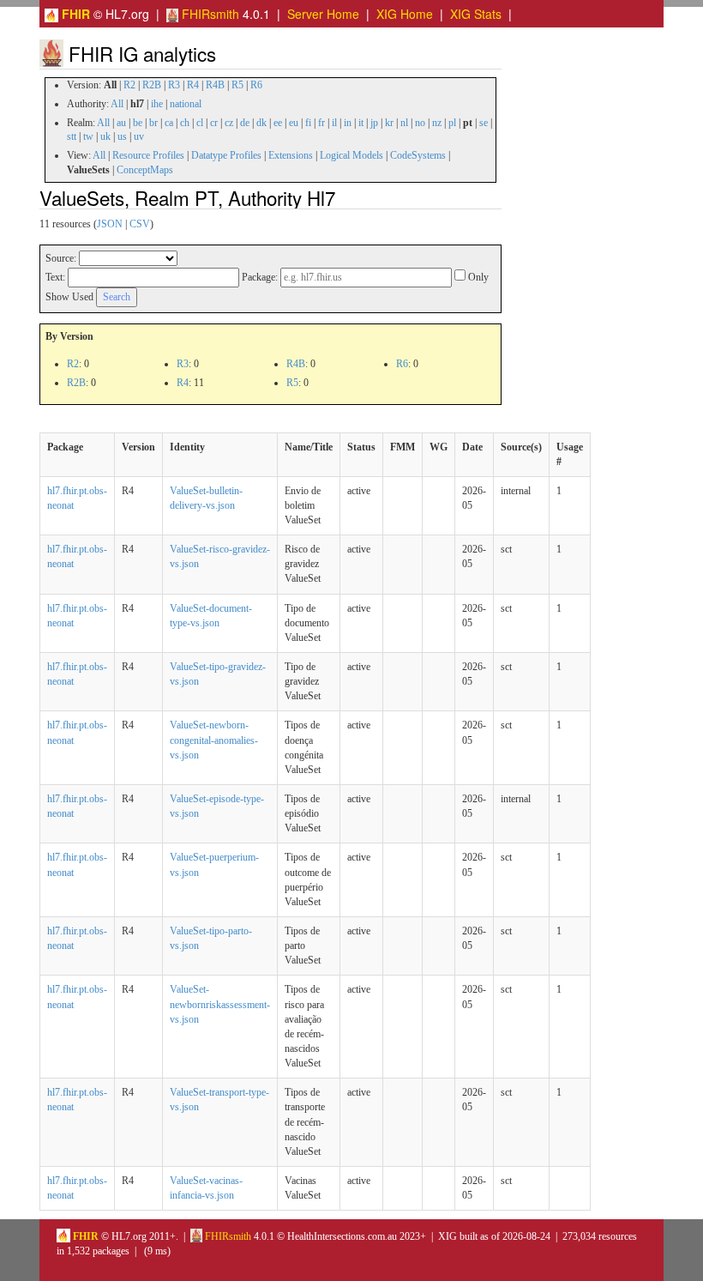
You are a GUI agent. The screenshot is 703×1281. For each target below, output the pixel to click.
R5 (237, 85)
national (185, 104)
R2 (129, 85)
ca (169, 123)
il (334, 123)
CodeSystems (418, 155)
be (137, 123)
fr (321, 123)
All (117, 104)
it (361, 123)
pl (452, 123)
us (122, 136)
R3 (174, 85)
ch (184, 123)
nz (437, 123)
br (153, 123)
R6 (256, 85)
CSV (139, 224)
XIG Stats (476, 13)
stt (71, 136)
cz (229, 123)
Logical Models (351, 155)
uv (139, 136)
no (420, 123)
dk (261, 123)
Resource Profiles (148, 155)
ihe (157, 104)
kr (389, 123)
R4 (193, 85)
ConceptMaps (145, 170)
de (244, 123)
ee (277, 123)
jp (374, 123)
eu (293, 123)
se (483, 123)
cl (199, 123)
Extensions (290, 155)
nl (404, 123)
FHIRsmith (208, 13)
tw (88, 136)
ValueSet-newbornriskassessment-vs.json (220, 1003)
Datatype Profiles (226, 155)
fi (308, 123)
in (348, 123)
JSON (110, 224)
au (121, 123)
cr (214, 123)
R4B (215, 85)
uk (105, 136)
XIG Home (404, 13)
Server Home (323, 13)
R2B (151, 85)
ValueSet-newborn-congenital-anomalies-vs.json (214, 739)
